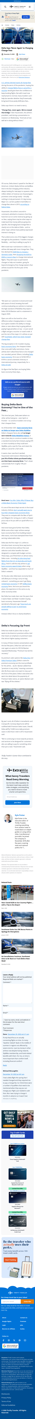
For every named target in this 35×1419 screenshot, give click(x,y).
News (12, 25)
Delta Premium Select (9, 660)
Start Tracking (10, 1260)
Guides (22, 1329)
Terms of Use (6, 1401)
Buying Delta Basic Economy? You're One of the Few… (17, 407)
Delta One (26, 658)
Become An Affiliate (8, 1329)
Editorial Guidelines (8, 1405)
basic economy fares (8, 346)
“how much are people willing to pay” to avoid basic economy (16, 606)
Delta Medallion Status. (20, 436)
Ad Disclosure (17, 1)
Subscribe (27, 1301)
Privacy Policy (6, 1398)
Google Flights (6, 1321)
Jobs (21, 1325)
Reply (5, 1065)
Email (5, 1013)
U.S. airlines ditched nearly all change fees (16, 83)
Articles (7, 25)
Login (4, 1325)
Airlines (18, 25)
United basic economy (9, 584)
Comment (7, 982)
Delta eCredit (6, 365)
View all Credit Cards (17, 1136)
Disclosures (5, 1394)
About (4, 1318)
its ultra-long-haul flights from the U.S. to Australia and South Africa (16, 561)
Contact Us (23, 1318)
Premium (23, 1321)
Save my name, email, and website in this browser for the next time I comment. (16, 1022)
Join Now (25, 17)
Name (5, 1006)
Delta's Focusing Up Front (15, 625)
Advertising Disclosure (24, 77)
